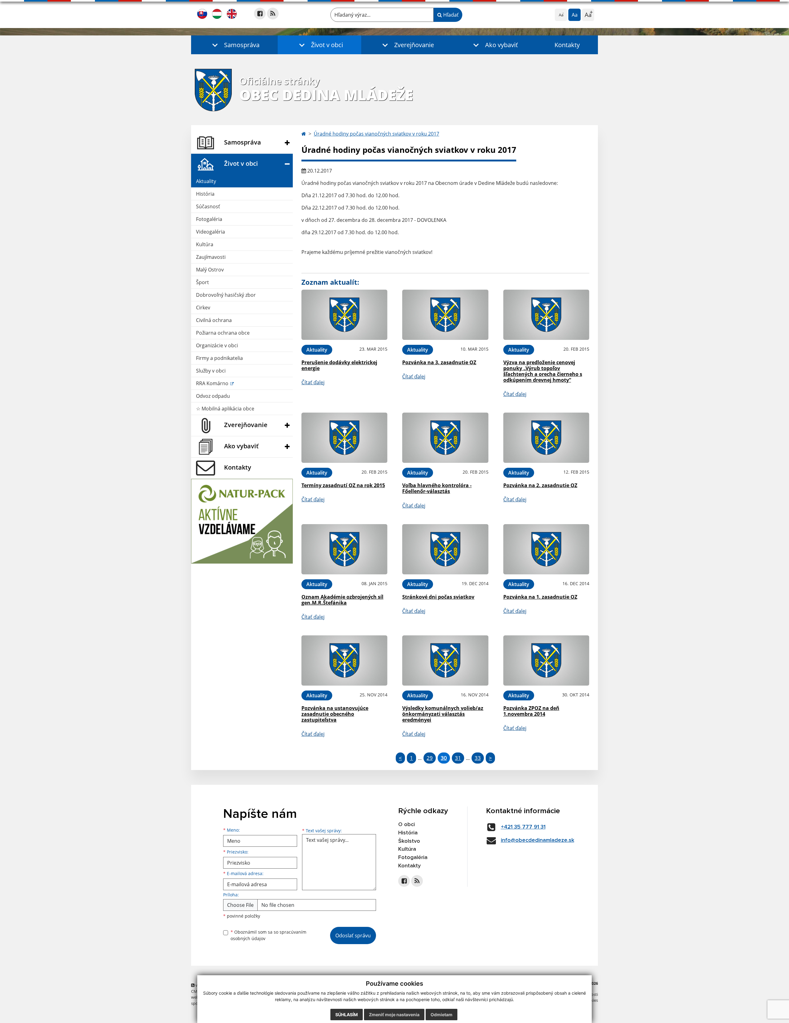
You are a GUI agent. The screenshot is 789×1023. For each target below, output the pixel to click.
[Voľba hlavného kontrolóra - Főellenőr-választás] (445, 438)
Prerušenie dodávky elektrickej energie (339, 365)
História (205, 193)
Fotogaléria (209, 219)
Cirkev (203, 307)
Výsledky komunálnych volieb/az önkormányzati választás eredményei (442, 714)
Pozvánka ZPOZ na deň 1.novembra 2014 (531, 711)
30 (444, 757)
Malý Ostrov (210, 269)
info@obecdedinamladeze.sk (537, 840)
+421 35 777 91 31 (523, 827)
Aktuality (206, 181)
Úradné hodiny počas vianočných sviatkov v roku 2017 (376, 133)
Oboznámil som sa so (268, 935)
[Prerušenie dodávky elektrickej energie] (344, 315)
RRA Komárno (213, 383)
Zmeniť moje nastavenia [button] (394, 1014)
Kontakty (567, 45)
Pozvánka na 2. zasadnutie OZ (540, 485)
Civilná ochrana (214, 320)
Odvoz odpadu (213, 396)
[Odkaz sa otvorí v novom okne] (260, 13)
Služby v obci (211, 370)
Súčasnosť (208, 206)
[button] (234, 44)
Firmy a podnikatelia (219, 358)
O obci (406, 824)
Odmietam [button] (441, 1014)
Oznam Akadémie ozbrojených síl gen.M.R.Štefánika (342, 599)
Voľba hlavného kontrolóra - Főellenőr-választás (437, 488)
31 (458, 757)
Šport (202, 282)
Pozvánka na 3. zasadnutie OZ (439, 362)
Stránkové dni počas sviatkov (438, 596)
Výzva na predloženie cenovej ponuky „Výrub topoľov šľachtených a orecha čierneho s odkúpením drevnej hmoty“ (542, 371)
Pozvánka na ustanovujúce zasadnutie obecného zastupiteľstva (334, 714)
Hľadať (450, 14)
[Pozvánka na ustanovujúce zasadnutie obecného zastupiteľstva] (344, 660)
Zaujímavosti (211, 257)
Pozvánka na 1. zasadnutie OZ (540, 596)
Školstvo (409, 841)
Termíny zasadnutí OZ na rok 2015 (343, 485)
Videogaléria (210, 231)
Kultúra (204, 244)
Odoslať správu (353, 935)
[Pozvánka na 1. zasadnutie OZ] (546, 549)
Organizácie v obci (217, 345)
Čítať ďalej (313, 382)
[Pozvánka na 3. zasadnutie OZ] (445, 315)
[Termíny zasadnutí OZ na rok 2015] (344, 438)
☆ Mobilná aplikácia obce (225, 408)
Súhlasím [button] (346, 1014)
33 (478, 757)
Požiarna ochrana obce (223, 332)
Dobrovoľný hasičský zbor (226, 294)
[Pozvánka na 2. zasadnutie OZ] (546, 438)
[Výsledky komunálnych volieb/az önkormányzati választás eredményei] (445, 660)
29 (430, 757)
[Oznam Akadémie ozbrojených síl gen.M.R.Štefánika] (344, 549)
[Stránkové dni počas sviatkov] (445, 549)
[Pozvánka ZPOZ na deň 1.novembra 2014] (546, 660)
